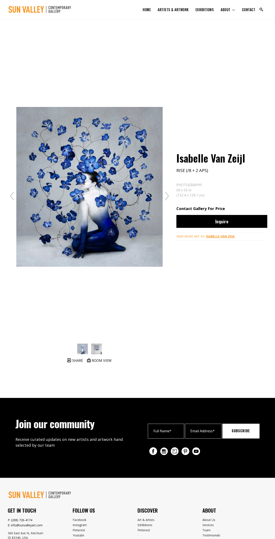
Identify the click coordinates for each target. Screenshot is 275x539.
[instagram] (164, 451)
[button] (228, 9)
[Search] (261, 9)
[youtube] (196, 451)
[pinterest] (185, 451)
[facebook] (153, 451)
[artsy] (175, 451)
